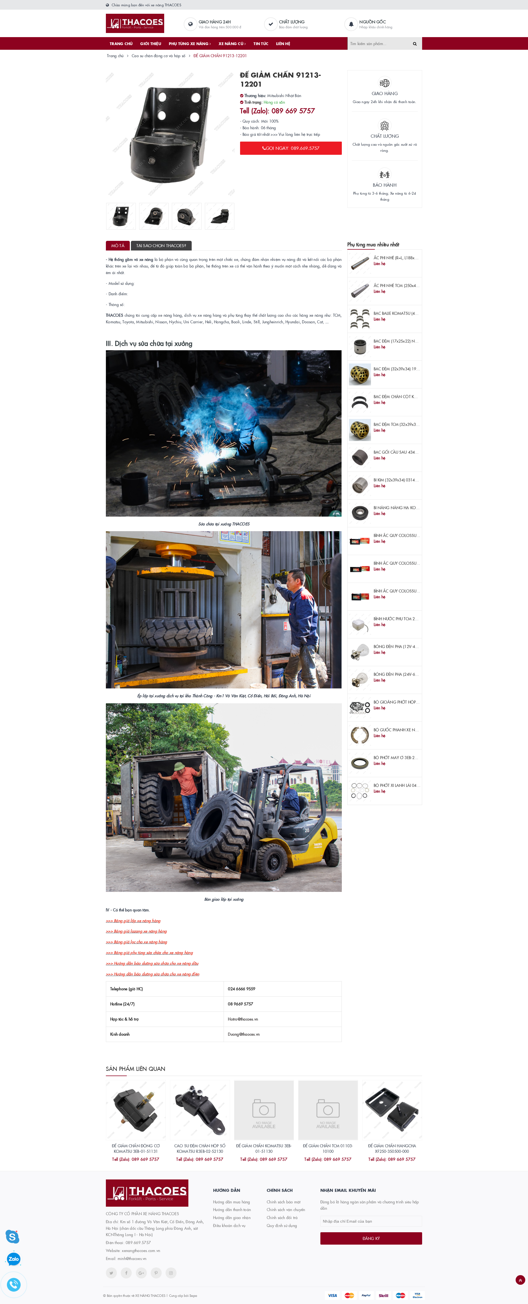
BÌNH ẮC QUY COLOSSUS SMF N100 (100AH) (414, 535)
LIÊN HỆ (283, 43)
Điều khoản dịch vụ (229, 1225)
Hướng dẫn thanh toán (232, 1209)
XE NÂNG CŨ (231, 43)
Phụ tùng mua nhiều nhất (373, 244)
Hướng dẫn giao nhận (232, 1217)
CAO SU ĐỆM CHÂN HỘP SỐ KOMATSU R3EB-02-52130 (200, 1148)
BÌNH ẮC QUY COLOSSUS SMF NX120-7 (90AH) (415, 591)
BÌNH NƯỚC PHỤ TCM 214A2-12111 (405, 618)
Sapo (193, 1295)
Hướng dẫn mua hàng (231, 1201)
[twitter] (111, 1272)
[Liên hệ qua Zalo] (14, 1259)
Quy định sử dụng (282, 1225)
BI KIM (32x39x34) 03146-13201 (402, 480)
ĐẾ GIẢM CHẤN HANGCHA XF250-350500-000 (392, 1148)
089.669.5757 (138, 1242)
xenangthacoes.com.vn (141, 1250)
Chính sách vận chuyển (286, 1209)
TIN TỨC (261, 43)
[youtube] (156, 1272)
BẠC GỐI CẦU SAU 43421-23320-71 (406, 452)
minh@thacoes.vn (132, 1258)
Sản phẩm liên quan (136, 1068)
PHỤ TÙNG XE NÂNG (189, 43)
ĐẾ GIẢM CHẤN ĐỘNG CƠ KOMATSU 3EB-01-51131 (136, 1148)
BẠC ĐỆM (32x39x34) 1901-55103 (403, 368)
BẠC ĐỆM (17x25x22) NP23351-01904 (407, 341)
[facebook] (126, 1272)
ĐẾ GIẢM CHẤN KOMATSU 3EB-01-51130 (264, 1148)
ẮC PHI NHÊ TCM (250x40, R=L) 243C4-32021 (413, 285)
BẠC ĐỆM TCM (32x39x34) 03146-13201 (409, 424)
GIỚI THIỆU (150, 43)
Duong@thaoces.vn (244, 1034)
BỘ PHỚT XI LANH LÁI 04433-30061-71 (408, 785)
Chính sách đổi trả (282, 1217)
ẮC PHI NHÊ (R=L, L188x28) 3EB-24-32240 (410, 257)
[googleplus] (141, 1272)
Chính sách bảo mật (284, 1201)
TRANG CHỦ (121, 43)
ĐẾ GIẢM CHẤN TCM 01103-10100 (328, 1148)
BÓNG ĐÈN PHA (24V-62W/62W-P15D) (408, 674)
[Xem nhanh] (141, 1159)
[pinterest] (171, 1272)
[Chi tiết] (128, 1159)
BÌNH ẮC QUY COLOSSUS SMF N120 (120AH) (414, 563)
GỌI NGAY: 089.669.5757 (293, 148)
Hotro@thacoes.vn (243, 1019)
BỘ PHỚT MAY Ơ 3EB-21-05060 (402, 757)
